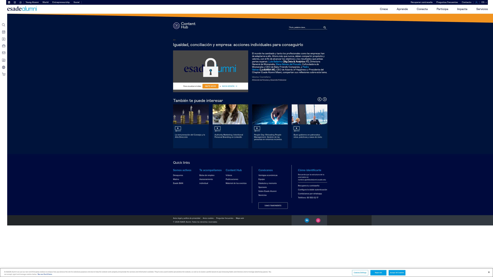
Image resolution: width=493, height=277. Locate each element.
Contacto (466, 2)
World (45, 2)
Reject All (378, 273)
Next (324, 98)
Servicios (482, 9)
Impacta (462, 9)
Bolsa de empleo (206, 175)
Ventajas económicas (267, 175)
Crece (384, 9)
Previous (319, 98)
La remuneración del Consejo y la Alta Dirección (190, 135)
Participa (442, 9)
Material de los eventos (236, 183)
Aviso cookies (208, 218)
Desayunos (178, 175)
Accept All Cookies (397, 273)
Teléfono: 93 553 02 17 (308, 197)
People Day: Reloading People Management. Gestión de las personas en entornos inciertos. (268, 137)
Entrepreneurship (61, 2)
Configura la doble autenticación (312, 189)
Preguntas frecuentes (447, 2)
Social (76, 2)
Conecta (422, 9)
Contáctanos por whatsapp (310, 193)
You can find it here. (44, 274)
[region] (246, 272)
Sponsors (262, 187)
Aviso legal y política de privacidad (186, 218)
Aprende (402, 9)
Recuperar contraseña (422, 2)
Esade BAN (178, 183)
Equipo (261, 179)
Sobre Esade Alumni (267, 191)
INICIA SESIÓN (228, 86)
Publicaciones (232, 179)
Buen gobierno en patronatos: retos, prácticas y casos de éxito (308, 135)
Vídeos (229, 175)
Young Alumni (32, 2)
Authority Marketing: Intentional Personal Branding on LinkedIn (229, 135)
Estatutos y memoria (267, 183)
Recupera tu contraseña (308, 185)
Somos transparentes (273, 206)
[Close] (489, 272)
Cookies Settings (360, 273)
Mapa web (240, 218)
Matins (176, 179)
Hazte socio (210, 86)
